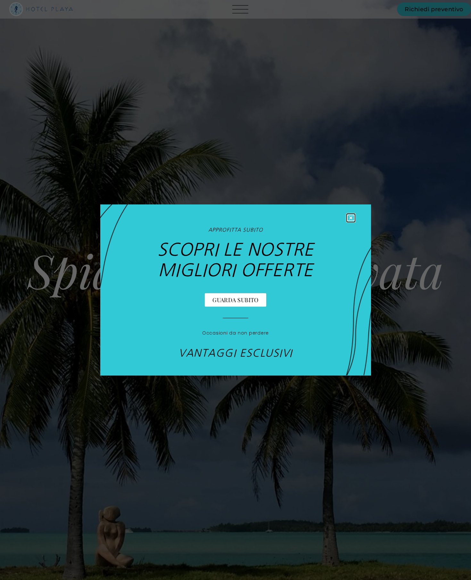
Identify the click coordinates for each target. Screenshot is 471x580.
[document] (235, 290)
